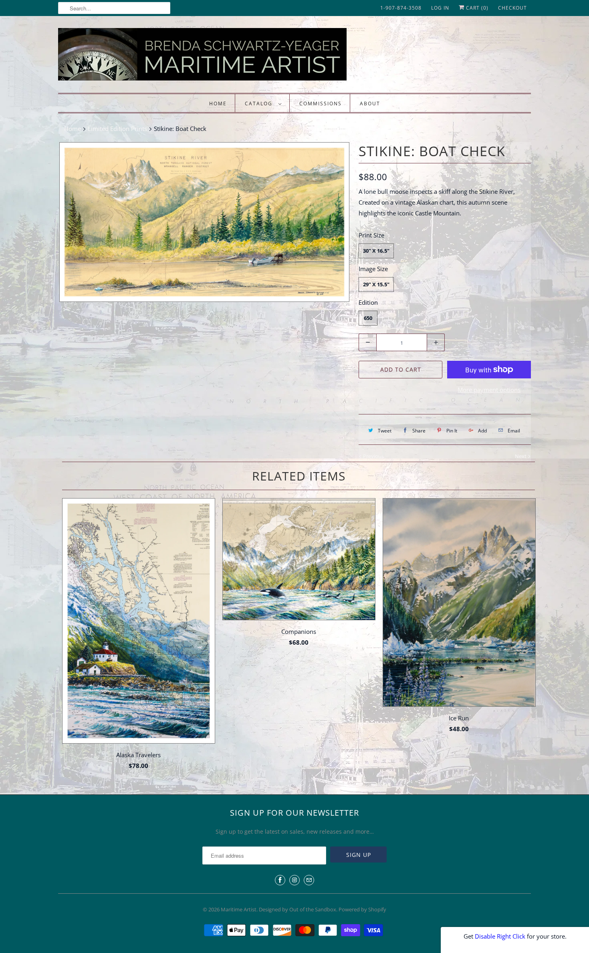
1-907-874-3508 (401, 7)
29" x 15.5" (376, 284)
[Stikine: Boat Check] (204, 222)
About (370, 103)
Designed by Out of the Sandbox (297, 909)
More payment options (489, 390)
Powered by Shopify (362, 909)
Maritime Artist (238, 909)
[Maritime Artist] (218, 56)
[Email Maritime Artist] (309, 880)
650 (368, 318)
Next (521, 456)
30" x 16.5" (376, 250)
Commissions (320, 103)
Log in (440, 7)
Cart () (476, 7)
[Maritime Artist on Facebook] (280, 880)
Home (218, 103)
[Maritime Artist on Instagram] (294, 880)
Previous (373, 456)
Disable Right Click (500, 936)
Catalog (259, 103)
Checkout (512, 7)
